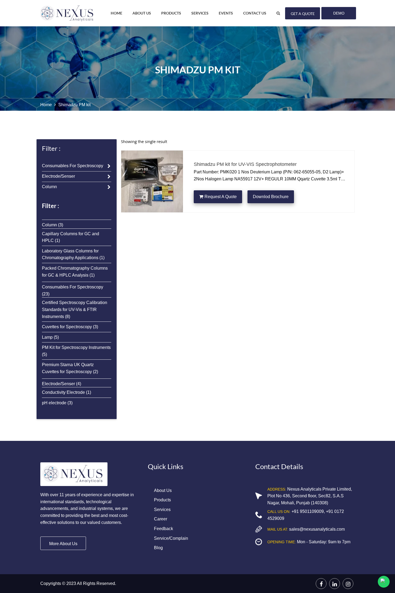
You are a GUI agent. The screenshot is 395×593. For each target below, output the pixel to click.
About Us (141, 13)
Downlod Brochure (271, 196)
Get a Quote (303, 13)
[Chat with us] (384, 582)
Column (49, 186)
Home (116, 13)
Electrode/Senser (58, 176)
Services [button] (200, 13)
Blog (158, 547)
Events (226, 13)
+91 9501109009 (307, 511)
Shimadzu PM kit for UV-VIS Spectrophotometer (245, 164)
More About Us (63, 543)
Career (160, 519)
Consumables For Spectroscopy (72, 165)
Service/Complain (171, 538)
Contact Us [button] (254, 13)
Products (162, 500)
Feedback (163, 528)
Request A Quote (220, 196)
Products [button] (171, 13)
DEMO (338, 13)
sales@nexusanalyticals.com (316, 529)
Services (162, 509)
